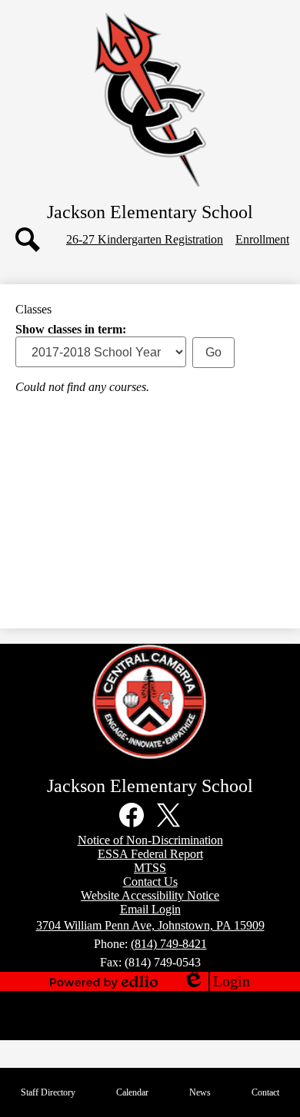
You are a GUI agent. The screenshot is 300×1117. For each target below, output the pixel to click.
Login (216, 982)
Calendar (132, 1092)
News (200, 1092)
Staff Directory (48, 1092)
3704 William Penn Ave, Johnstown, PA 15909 (150, 925)
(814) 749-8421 (169, 943)
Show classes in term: (70, 329)
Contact (265, 1092)
